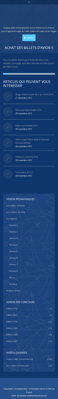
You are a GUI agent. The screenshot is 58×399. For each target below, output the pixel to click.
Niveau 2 (13, 231)
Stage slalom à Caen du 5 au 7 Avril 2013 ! (34, 94)
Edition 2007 (11, 341)
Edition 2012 (11, 308)
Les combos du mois (15, 212)
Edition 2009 (11, 328)
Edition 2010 (11, 321)
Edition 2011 (11, 315)
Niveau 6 (13, 257)
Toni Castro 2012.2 (23, 172)
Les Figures (11, 218)
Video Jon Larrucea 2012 (26, 156)
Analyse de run (13, 290)
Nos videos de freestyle (17, 365)
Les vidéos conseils (15, 205)
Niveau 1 (13, 225)
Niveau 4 (13, 244)
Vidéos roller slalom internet (19, 359)
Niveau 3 (13, 238)
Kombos (13, 284)
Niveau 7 (13, 264)
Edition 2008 (11, 334)
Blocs (11, 277)
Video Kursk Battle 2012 (26, 125)
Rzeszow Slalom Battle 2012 (28, 110)
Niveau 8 (13, 271)
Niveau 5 (13, 251)
